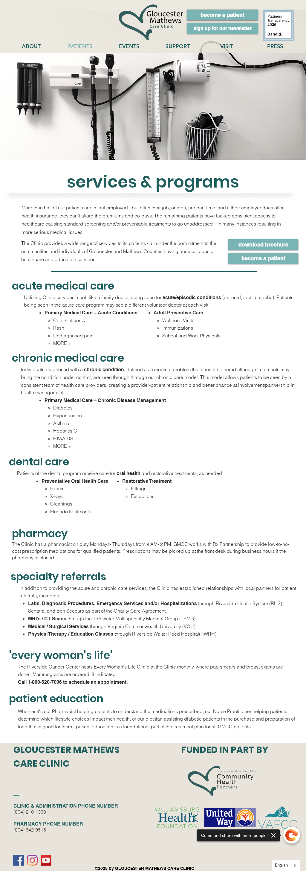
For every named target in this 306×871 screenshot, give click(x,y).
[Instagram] (32, 860)
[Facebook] (18, 860)
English (281, 865)
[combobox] (286, 865)
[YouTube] (46, 860)
